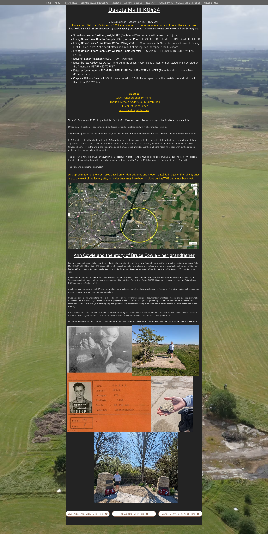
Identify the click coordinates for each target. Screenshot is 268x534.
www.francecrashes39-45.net (134, 98)
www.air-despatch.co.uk (134, 110)
